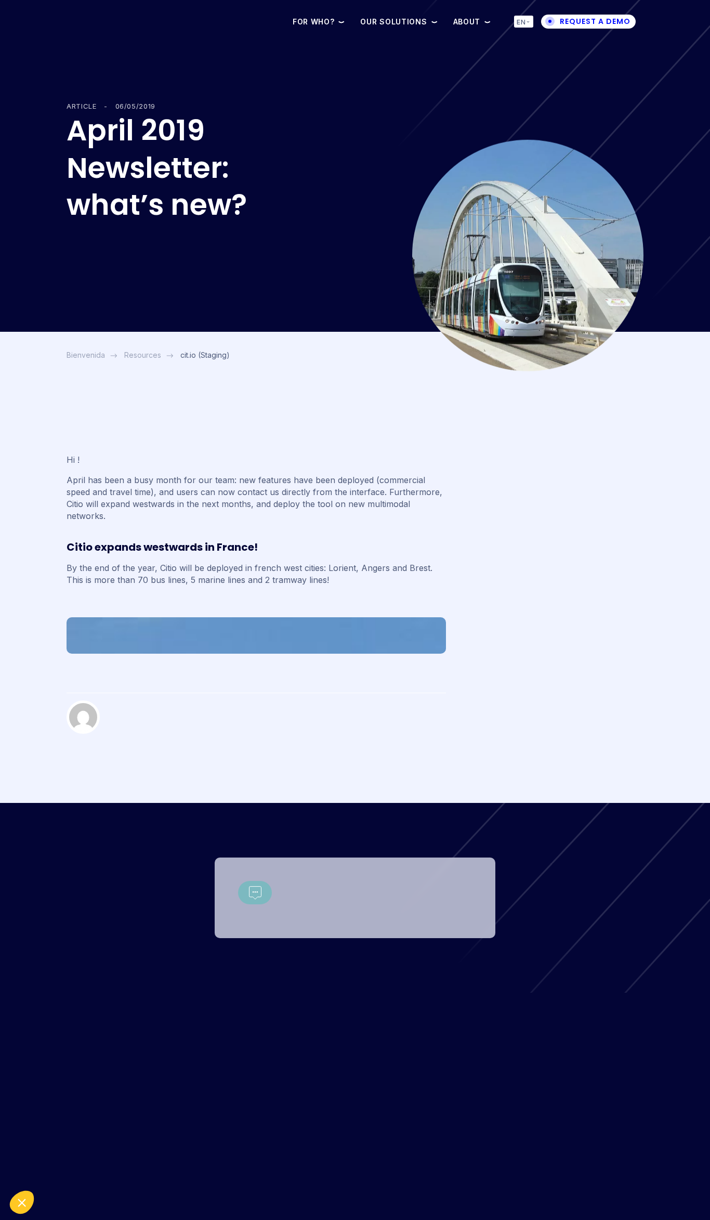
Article (82, 106)
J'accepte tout (65, 1167)
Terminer (174, 1167)
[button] (21, 1202)
